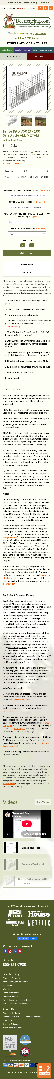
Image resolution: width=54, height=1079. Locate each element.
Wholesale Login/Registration (16, 982)
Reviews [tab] (27, 272)
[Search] (40, 8)
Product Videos (13, 163)
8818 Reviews (33, 38)
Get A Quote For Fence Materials (17, 1000)
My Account (8, 985)
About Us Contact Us (12, 978)
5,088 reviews (39, 33)
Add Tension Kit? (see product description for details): (27, 215)
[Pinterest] (20, 951)
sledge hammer (10, 537)
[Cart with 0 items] (51, 8)
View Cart (7, 989)
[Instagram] (15, 951)
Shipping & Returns (11, 1024)
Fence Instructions (11, 992)
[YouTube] (10, 951)
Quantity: (27, 240)
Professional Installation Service (17, 1003)
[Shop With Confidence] (10, 1046)
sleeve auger (9, 583)
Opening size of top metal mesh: (27, 190)
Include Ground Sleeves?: (27, 228)
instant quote (9, 783)
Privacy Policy (9, 1020)
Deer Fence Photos (11, 996)
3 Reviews (19, 140)
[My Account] (45, 8)
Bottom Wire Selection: (27, 202)
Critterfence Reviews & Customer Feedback (22, 1016)
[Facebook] (5, 951)
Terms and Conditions (12, 1027)
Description (27, 264)
